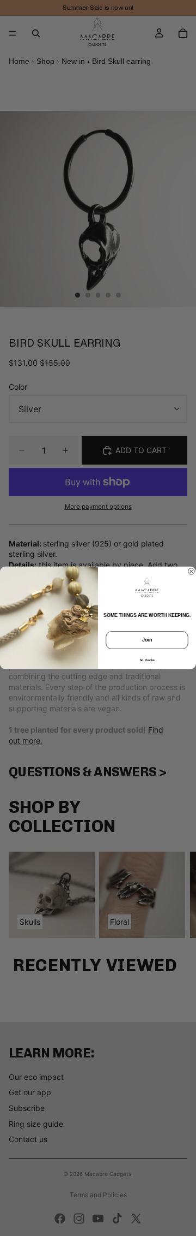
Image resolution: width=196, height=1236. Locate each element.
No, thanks (147, 660)
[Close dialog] (191, 571)
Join (147, 640)
